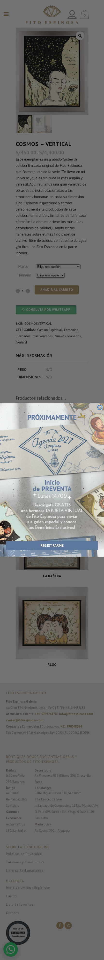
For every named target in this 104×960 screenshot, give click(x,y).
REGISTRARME (52, 545)
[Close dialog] (99, 407)
